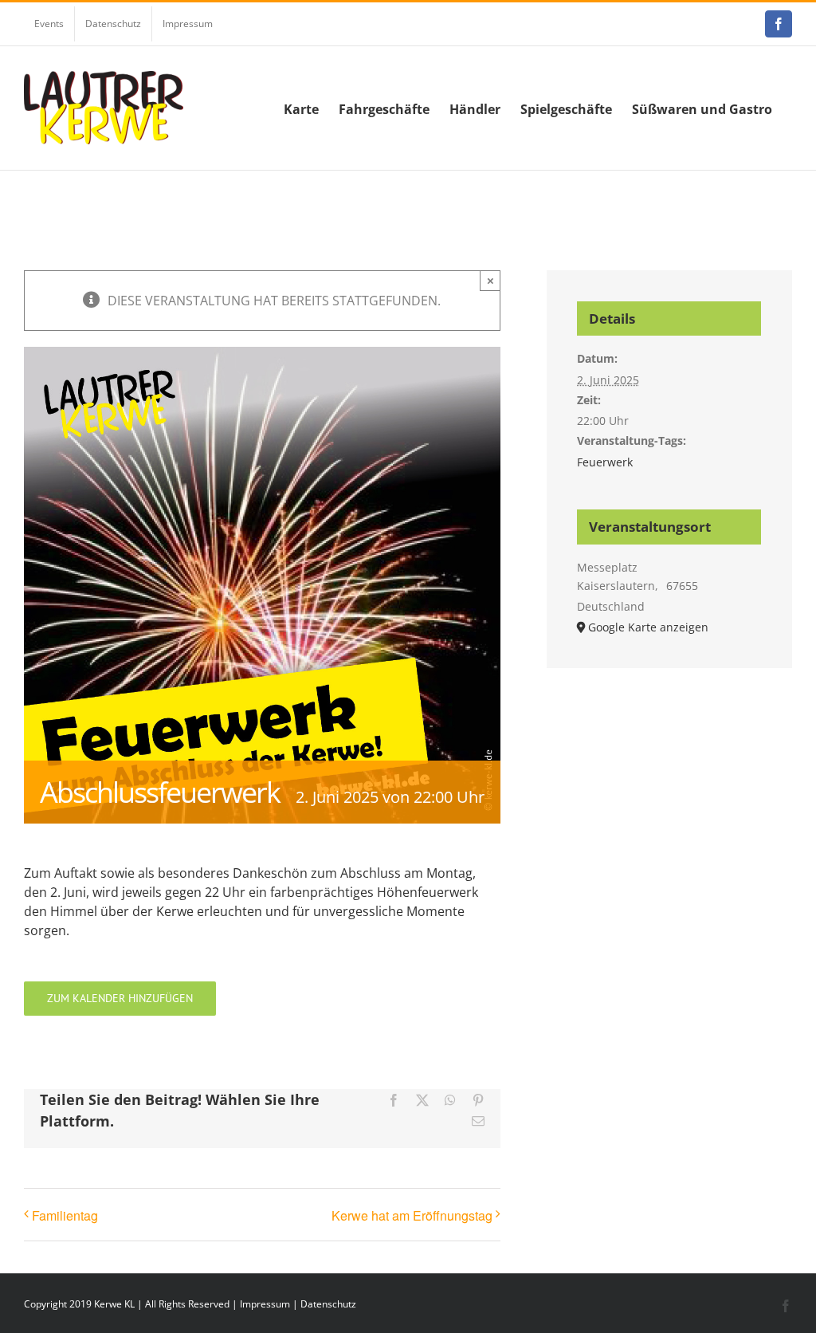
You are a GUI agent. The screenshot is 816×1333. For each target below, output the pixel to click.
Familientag (65, 1215)
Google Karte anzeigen (648, 627)
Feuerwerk (605, 462)
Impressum (265, 1304)
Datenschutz (328, 1304)
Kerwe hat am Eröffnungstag (412, 1215)
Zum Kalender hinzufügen (120, 998)
